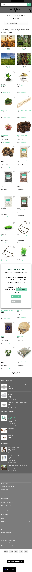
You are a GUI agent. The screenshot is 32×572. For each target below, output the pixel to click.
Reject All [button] (16, 302)
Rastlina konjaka (4, 135)
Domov (9, 15)
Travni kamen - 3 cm (5, 235)
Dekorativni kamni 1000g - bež (23, 160)
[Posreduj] (29, 4)
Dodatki (15, 15)
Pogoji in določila (13, 555)
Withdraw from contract (15, 561)
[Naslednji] (18, 373)
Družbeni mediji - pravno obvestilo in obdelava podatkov (13, 494)
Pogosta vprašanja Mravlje (7, 510)
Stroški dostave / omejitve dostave (8, 540)
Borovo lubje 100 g (5, 336)
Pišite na (3, 518)
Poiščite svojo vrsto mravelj (7, 505)
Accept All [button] (16, 296)
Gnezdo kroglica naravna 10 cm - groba (8, 311)
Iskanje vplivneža (5, 529)
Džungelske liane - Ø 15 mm (7, 260)
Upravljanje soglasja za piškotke (23, 557)
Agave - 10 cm (4, 85)
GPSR (2, 492)
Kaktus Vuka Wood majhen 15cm (24, 110)
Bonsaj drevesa (20, 85)
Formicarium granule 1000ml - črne (23, 210)
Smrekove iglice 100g (21, 361)
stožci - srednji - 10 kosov (6, 160)
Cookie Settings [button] (21, 289)
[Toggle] (30, 481)
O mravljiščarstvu (5, 508)
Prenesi (3, 526)
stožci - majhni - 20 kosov (22, 135)
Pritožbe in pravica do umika (7, 545)
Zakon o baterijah (5, 489)
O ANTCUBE (4, 521)
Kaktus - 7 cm (4, 110)
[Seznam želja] (25, 1)
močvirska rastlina (20, 260)
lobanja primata (20, 336)
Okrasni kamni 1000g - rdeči (22, 184)
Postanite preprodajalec (6, 532)
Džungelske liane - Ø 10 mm (22, 235)
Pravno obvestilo (5, 481)
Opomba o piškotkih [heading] (16, 269)
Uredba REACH (4, 483)
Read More (16, 292)
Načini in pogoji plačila (6, 542)
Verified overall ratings (12, 420)
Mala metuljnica (4, 361)
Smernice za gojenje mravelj (7, 502)
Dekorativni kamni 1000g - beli (7, 209)
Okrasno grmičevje (20, 310)
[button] (17, 1)
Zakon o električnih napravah (7, 486)
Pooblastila (3, 524)
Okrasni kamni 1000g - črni (6, 184)
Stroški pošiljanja (6, 92)
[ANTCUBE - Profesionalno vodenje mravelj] (16, 9)
